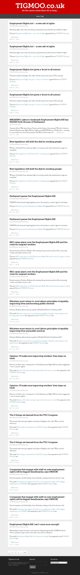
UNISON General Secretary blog (19, 26)
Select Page (40, 16)
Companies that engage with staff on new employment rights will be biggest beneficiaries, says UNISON (37, 470)
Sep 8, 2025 (14, 490)
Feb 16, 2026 (14, 87)
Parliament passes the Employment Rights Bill (32, 196)
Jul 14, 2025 (14, 544)
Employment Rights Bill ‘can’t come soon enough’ (34, 524)
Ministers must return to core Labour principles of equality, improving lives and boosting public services (39, 302)
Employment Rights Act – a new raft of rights (32, 23)
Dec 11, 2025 (14, 264)
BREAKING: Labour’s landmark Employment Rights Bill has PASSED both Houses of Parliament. (39, 120)
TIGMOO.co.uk (40, 6)
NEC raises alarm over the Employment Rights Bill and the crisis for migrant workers (38, 243)
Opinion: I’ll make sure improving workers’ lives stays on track (38, 357)
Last (24, 552)
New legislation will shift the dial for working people (36, 141)
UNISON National (62, 33)
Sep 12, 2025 (14, 435)
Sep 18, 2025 (14, 378)
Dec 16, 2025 (14, 134)
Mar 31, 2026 (14, 39)
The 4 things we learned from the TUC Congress (34, 415)
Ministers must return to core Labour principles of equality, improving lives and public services (39, 329)
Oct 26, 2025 (14, 321)
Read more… (15, 37)
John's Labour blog (16, 124)
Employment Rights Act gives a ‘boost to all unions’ (35, 69)
